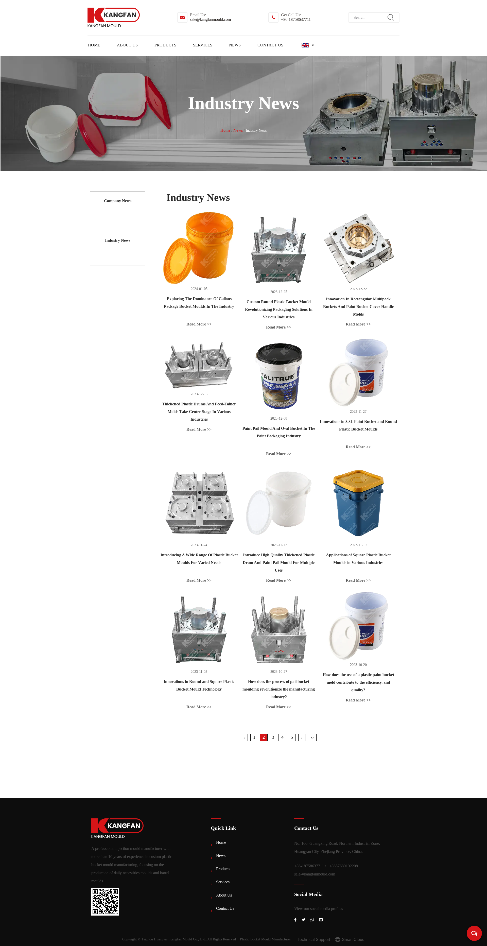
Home (94, 45)
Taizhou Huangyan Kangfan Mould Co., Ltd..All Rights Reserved (189, 939)
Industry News (253, 53)
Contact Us (270, 45)
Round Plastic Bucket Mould (180, 54)
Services (202, 45)
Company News (254, 54)
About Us (127, 45)
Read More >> (199, 324)
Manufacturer (141, 53)
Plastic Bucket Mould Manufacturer (265, 939)
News (235, 45)
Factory (142, 54)
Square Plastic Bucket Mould (178, 53)
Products (165, 45)
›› (312, 737)
